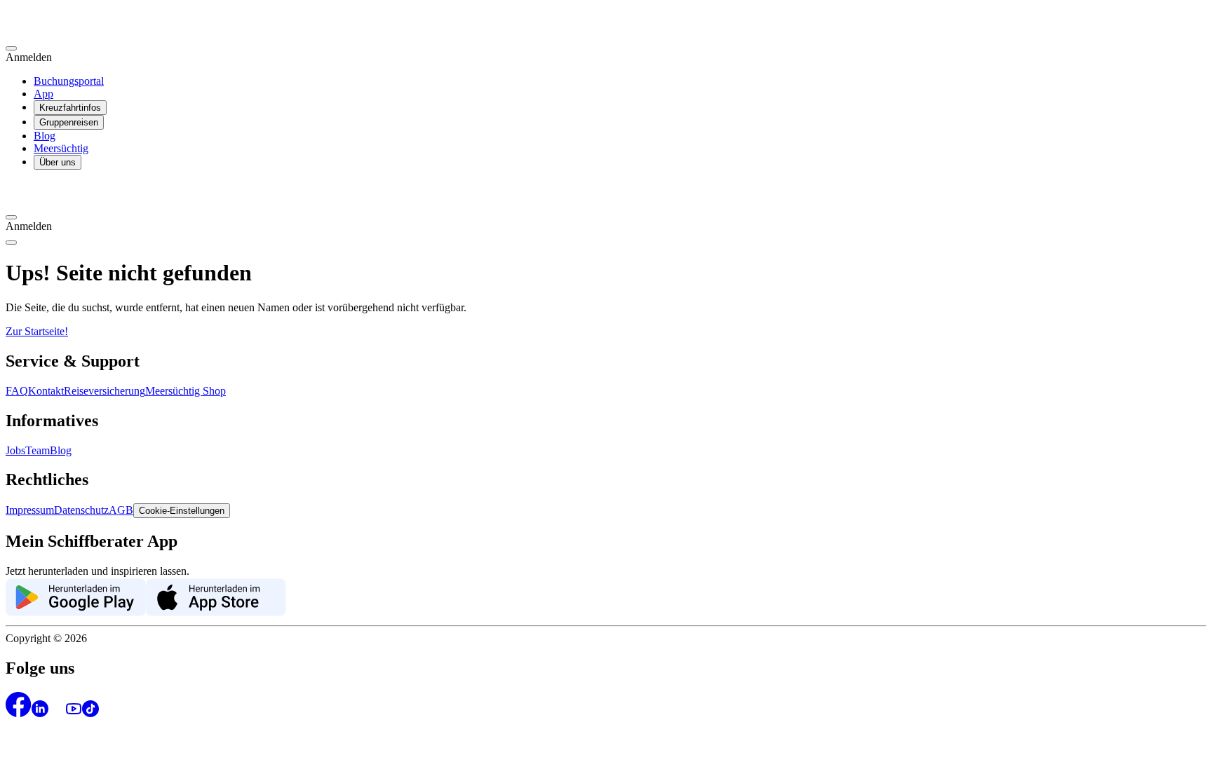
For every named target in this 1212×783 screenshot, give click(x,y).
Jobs (15, 450)
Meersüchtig (61, 148)
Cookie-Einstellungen (181, 510)
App (43, 94)
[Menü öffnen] (11, 242)
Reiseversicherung (104, 391)
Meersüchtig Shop (185, 391)
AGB (121, 510)
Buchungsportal (69, 81)
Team (37, 450)
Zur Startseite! (37, 331)
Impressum (30, 510)
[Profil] (11, 48)
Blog (44, 136)
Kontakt (46, 391)
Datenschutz (81, 510)
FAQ (17, 391)
